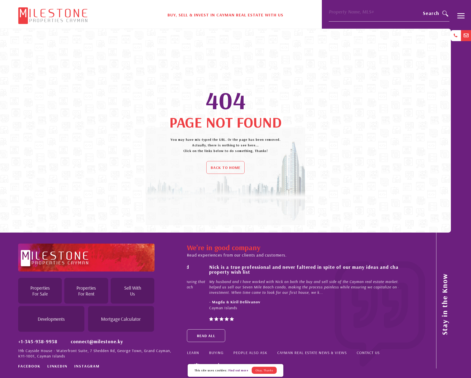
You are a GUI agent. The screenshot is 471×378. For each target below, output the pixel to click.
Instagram (87, 366)
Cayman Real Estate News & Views (312, 352)
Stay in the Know (444, 304)
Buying (216, 352)
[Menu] (461, 18)
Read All (206, 335)
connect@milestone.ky (97, 341)
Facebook (29, 366)
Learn (193, 352)
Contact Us (368, 352)
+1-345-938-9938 (37, 341)
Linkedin (57, 366)
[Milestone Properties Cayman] (53, 14)
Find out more (238, 370)
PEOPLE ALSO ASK (250, 352)
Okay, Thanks (264, 370)
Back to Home (225, 167)
